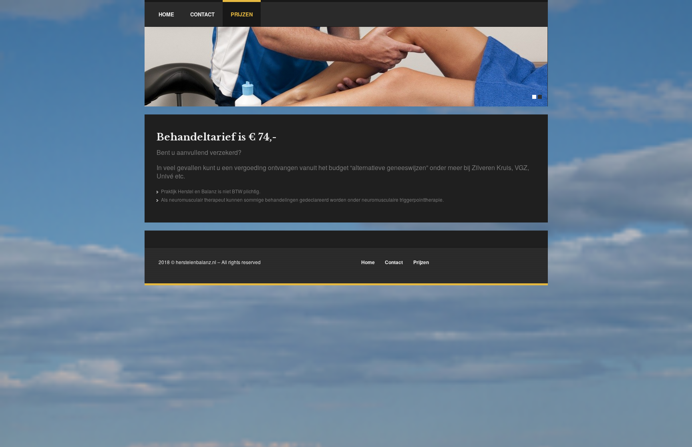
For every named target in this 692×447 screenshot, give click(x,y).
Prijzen (421, 262)
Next (540, 49)
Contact (394, 262)
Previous (153, 49)
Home (368, 262)
